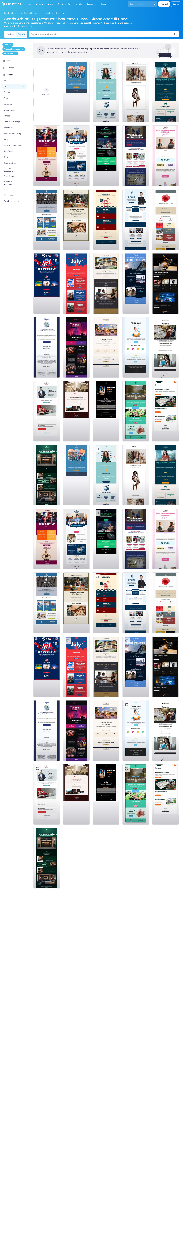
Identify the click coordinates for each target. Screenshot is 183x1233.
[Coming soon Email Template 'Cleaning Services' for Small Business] (135, 347)
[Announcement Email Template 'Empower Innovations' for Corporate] (106, 92)
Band (47, 13)
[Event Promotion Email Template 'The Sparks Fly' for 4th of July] (46, 283)
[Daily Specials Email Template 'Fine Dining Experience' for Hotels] (106, 347)
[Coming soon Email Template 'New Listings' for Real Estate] (106, 283)
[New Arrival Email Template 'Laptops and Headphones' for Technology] (165, 283)
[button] (25, 61)
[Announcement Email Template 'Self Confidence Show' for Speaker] (106, 411)
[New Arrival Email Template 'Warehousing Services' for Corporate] (135, 155)
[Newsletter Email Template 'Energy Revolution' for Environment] (135, 283)
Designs (10, 34)
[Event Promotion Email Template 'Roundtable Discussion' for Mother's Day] (165, 155)
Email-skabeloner (11, 13)
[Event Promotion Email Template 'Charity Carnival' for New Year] (135, 411)
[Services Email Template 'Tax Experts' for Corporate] (46, 411)
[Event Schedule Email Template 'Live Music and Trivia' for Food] (106, 219)
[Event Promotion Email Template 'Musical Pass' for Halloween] (76, 347)
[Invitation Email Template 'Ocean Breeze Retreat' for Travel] (165, 347)
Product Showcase (32, 13)
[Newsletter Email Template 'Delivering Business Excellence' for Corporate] (135, 219)
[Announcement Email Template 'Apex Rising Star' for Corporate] (46, 347)
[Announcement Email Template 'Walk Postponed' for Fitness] (76, 92)
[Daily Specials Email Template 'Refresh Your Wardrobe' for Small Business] (135, 92)
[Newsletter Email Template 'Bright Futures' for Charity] (76, 155)
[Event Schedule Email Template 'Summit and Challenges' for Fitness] (46, 155)
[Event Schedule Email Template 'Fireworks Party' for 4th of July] (76, 283)
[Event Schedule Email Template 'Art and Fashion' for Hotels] (46, 475)
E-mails (21, 34)
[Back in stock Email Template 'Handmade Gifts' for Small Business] (76, 219)
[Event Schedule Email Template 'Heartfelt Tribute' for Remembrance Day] (165, 219)
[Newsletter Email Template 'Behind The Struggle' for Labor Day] (46, 219)
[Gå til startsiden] (11, 4)
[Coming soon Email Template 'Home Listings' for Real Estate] (165, 411)
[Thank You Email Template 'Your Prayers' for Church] (76, 411)
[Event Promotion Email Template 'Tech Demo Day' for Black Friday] (106, 155)
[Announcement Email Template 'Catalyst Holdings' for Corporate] (165, 92)
